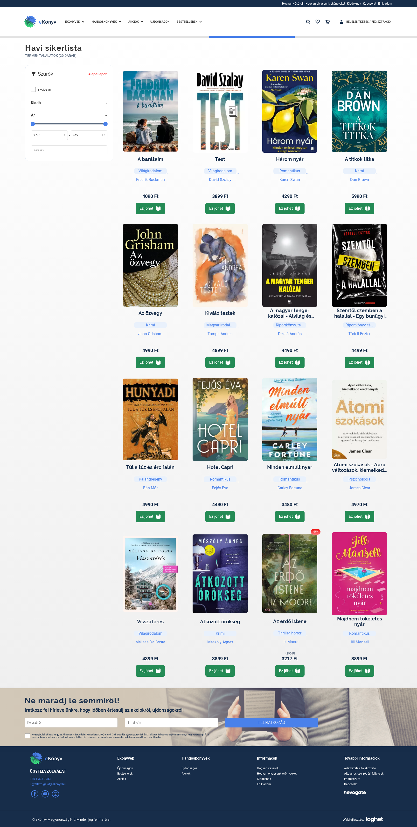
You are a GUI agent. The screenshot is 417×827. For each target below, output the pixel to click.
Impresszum (352, 779)
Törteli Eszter (359, 333)
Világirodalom (150, 171)
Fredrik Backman (150, 179)
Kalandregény (150, 479)
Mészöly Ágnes (220, 642)
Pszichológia (359, 479)
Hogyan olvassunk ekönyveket (277, 773)
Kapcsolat (350, 784)
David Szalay (220, 179)
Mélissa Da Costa (150, 642)
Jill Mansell (359, 642)
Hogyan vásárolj (267, 768)
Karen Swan (289, 179)
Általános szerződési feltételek (363, 773)
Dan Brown (359, 179)
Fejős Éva (220, 488)
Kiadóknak (264, 779)
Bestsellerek (124, 773)
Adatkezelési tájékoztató (360, 768)
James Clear (359, 488)
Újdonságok (125, 768)
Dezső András (290, 333)
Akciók (121, 779)
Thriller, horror (289, 633)
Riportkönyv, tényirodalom (291, 325)
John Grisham (150, 333)
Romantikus (289, 171)
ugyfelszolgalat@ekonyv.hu (48, 784)
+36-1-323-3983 (40, 779)
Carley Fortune (290, 488)
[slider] (33, 124)
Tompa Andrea (220, 333)
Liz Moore (289, 642)
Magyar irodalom (221, 325)
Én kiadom (264, 784)
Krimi (359, 171)
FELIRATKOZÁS (271, 722)
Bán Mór (150, 488)
